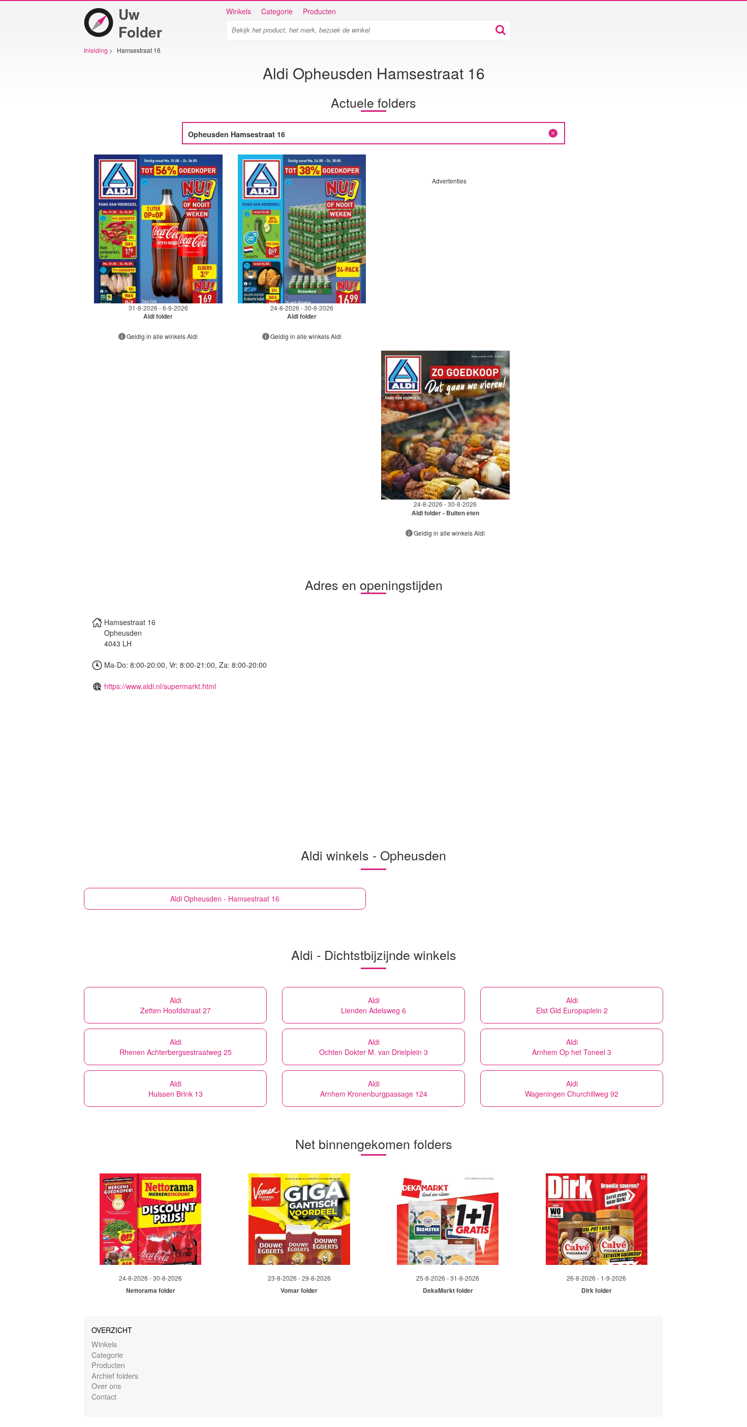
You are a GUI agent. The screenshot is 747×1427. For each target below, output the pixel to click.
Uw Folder (140, 23)
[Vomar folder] (299, 1219)
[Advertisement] (517, 256)
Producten (319, 11)
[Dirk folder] (596, 1219)
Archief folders (114, 1375)
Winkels (238, 11)
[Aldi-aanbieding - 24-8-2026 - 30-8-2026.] (302, 228)
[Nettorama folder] (150, 1219)
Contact (103, 1396)
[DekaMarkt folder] (448, 1219)
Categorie (277, 11)
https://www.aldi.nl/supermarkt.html (160, 686)
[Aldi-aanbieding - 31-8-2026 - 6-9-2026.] (158, 228)
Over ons (106, 1385)
